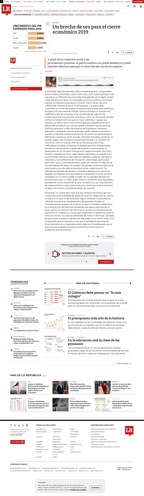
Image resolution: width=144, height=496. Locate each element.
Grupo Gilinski (91, 14)
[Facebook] (108, 53)
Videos (55, 457)
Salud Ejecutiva (75, 452)
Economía (73, 436)
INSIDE (117, 11)
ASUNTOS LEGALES (86, 11)
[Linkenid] (20, 426)
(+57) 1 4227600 (16, 435)
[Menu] (14, 10)
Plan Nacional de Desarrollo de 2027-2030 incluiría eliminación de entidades (80, 387)
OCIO (43, 11)
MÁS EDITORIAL (123, 363)
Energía (71, 14)
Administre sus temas (20, 88)
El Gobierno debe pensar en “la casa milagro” (94, 294)
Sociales (115, 381)
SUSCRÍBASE (138, 2)
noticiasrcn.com (60, 471)
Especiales (56, 442)
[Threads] (28, 426)
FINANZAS (19, 11)
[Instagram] (24, 426)
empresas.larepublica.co (50, 468)
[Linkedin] (117, 53)
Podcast (39, 452)
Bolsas (30, 399)
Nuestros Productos (97, 431)
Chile (29, 381)
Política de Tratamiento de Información (104, 442)
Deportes (16, 303)
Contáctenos (95, 434)
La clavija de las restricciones (26, 331)
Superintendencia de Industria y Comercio (105, 447)
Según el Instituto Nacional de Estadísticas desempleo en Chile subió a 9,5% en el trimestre (38, 388)
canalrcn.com (37, 471)
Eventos (73, 442)
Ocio (71, 449)
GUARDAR (128, 52)
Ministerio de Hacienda (58, 14)
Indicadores (40, 447)
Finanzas (39, 444)
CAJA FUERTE (98, 11)
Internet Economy (42, 449)
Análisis (16, 328)
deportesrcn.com (97, 471)
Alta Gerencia (57, 429)
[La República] (6, 10)
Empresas (39, 442)
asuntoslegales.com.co (18, 468)
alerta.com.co (84, 471)
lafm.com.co (72, 471)
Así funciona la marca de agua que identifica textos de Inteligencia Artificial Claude (26, 320)
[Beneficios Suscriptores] (134, 6)
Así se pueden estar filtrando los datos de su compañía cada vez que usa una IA (122, 404)
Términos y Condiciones (99, 439)
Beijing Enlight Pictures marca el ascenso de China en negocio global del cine (26, 341)
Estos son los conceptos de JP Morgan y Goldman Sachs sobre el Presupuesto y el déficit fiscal (25, 294)
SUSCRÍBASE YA (106, 262)
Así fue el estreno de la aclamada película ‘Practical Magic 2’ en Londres (122, 387)
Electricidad (80, 14)
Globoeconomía (75, 444)
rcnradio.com (48, 471)
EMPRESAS (36, 11)
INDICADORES (109, 11)
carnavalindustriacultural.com (20, 471)
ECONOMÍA (28, 11)
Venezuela (109, 14)
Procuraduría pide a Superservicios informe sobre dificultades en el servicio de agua (80, 404)
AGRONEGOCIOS (65, 11)
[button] (48, 254)
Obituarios (56, 449)
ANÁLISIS (75, 11)
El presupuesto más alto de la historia (96, 318)
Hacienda (16, 288)
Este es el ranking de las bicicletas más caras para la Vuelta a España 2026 (25, 307)
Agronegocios (41, 429)
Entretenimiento (19, 336)
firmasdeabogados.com (69, 468)
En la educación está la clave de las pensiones (94, 342)
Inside (72, 447)
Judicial (72, 399)
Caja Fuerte (57, 431)
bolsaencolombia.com (88, 468)
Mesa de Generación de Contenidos (103, 429)
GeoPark (101, 14)
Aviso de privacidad (97, 436)
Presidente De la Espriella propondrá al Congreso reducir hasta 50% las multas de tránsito (25, 355)
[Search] (128, 6)
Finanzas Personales (60, 444)
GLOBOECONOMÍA (52, 11)
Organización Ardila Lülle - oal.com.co (124, 468)
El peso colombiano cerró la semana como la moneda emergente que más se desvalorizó (38, 404)
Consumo (39, 436)
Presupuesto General (41, 14)
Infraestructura (58, 447)
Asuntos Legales (41, 431)
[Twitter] (113, 53)
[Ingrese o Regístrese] (140, 6)
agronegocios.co (34, 468)
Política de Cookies (78, 490)
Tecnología (17, 315)
